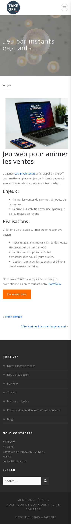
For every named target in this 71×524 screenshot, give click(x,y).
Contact (12, 392)
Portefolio (54, 284)
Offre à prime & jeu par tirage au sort (43, 326)
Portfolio (12, 383)
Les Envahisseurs (24, 173)
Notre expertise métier (21, 366)
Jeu (9, 85)
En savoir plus (17, 294)
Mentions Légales (18, 401)
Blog (10, 419)
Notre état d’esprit (18, 374)
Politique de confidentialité (33, 504)
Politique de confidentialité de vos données (33, 410)
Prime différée (13, 317)
